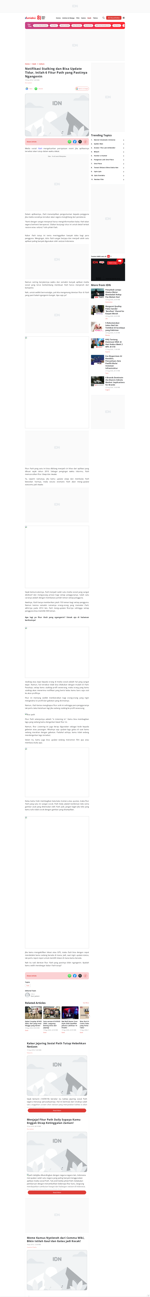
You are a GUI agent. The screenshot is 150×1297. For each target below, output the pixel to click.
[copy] (85, 142)
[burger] (123, 18)
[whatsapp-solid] (69, 141)
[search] (103, 17)
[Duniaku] (35, 17)
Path (40, 148)
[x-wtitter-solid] (80, 141)
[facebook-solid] (75, 141)
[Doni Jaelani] (27, 995)
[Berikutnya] (89, 1015)
